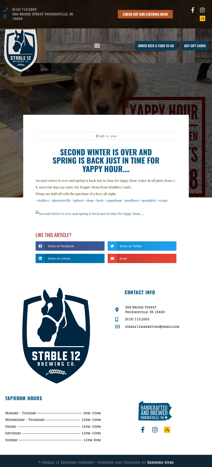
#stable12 (42, 200)
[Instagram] (202, 10)
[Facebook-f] (193, 10)
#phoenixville (60, 200)
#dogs (89, 200)
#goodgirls (148, 200)
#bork (99, 200)
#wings (162, 200)
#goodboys (131, 200)
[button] (97, 45)
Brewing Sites (160, 462)
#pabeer (78, 200)
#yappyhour (113, 200)
